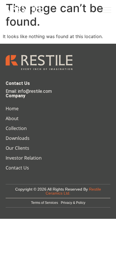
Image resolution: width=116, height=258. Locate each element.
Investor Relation (24, 158)
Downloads (18, 138)
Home (12, 108)
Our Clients (17, 148)
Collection (16, 128)
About (12, 118)
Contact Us (17, 168)
